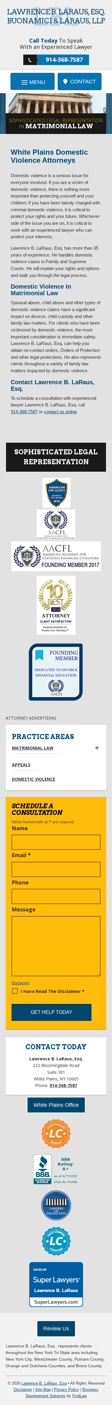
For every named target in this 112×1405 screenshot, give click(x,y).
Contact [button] (83, 82)
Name (20, 828)
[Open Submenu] (97, 748)
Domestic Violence (33, 779)
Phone (20, 882)
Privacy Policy (66, 1389)
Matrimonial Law (32, 748)
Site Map (43, 1389)
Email (21, 855)
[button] (32, 82)
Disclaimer (21, 982)
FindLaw (79, 1396)
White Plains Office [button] (56, 1105)
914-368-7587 (64, 59)
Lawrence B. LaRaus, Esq (44, 1383)
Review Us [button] (56, 1329)
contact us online (60, 411)
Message (24, 909)
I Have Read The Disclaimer (53, 991)
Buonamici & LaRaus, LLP (56, 16)
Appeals (21, 765)
